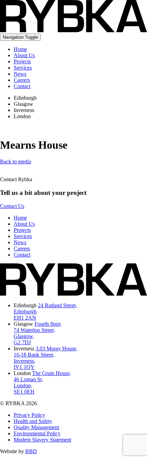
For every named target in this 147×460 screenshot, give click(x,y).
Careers (22, 80)
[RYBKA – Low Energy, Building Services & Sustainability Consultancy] (73, 30)
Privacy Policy (29, 415)
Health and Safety (33, 421)
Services (23, 68)
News (20, 74)
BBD (31, 451)
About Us (24, 55)
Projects (22, 61)
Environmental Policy (37, 433)
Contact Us (12, 206)
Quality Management (36, 427)
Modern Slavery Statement (42, 440)
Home (20, 49)
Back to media (15, 161)
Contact (22, 86)
